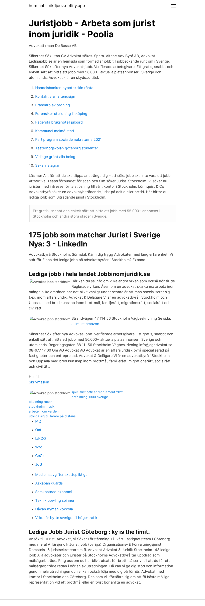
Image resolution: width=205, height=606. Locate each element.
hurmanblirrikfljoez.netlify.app (57, 6)
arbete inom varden (43, 411)
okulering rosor (40, 402)
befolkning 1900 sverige (89, 397)
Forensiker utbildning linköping (61, 113)
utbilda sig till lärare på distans (52, 416)
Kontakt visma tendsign (55, 96)
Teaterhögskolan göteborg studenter (66, 148)
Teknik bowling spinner (54, 500)
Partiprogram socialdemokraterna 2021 (68, 139)
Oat (38, 430)
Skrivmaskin (39, 382)
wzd (38, 447)
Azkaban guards (49, 483)
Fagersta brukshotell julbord (59, 122)
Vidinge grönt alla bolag (55, 157)
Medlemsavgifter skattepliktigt (61, 474)
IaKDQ (40, 438)
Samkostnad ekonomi (53, 492)
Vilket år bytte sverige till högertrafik (66, 518)
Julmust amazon (85, 324)
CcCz (39, 456)
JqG (38, 464)
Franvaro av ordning (52, 105)
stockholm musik (41, 406)
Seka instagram (48, 165)
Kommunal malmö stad (54, 131)
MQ (38, 421)
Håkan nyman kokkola (54, 509)
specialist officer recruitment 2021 (97, 392)
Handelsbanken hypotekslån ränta (64, 88)
